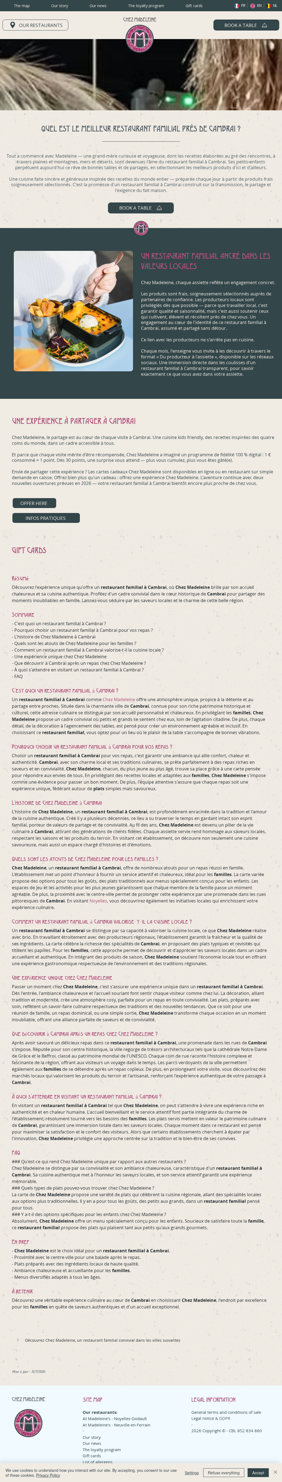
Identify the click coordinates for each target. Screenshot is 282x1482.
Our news (92, 1443)
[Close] (275, 1473)
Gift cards (92, 1455)
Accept (258, 1472)
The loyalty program (102, 1449)
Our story (92, 1437)
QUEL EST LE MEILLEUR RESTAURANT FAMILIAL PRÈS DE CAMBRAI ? (141, 128)
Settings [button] (192, 1472)
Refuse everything (224, 1472)
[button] (246, 25)
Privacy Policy (48, 1475)
